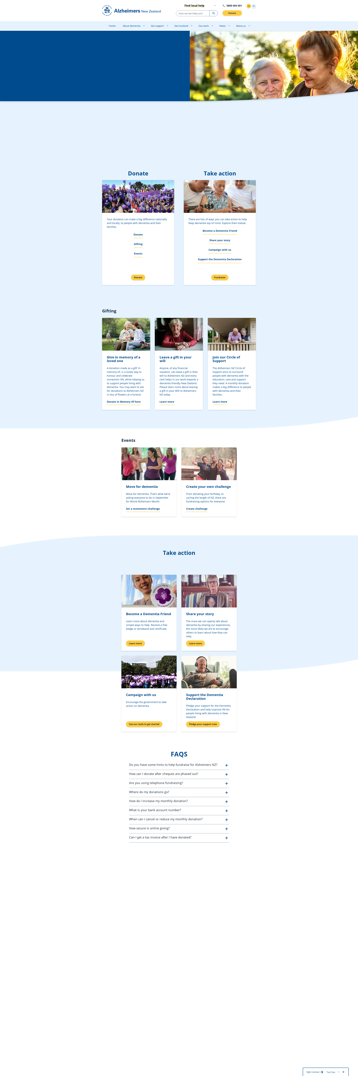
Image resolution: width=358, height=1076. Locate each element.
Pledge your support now (203, 724)
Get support (157, 25)
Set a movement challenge (143, 508)
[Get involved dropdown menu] (191, 26)
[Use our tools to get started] (149, 672)
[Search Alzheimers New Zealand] (213, 13)
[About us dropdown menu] (249, 26)
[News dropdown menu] (229, 26)
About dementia (131, 25)
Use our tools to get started (144, 724)
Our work (204, 25)
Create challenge (197, 508)
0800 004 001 (234, 5)
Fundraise (219, 277)
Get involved (181, 25)
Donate (232, 13)
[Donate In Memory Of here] (126, 334)
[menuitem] (112, 26)
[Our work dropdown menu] (212, 26)
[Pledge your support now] (209, 672)
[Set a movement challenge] (149, 463)
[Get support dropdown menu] (167, 26)
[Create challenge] (209, 463)
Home (112, 25)
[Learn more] (179, 334)
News (222, 25)
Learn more (167, 401)
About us (241, 25)
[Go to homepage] (134, 10)
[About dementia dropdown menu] (143, 26)
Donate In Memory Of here (124, 401)
